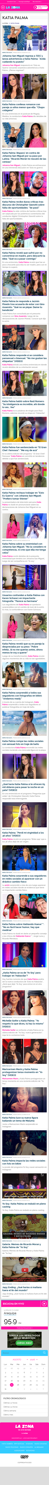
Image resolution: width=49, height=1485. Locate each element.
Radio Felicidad (11, 1447)
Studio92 (29, 1444)
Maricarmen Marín (10, 1079)
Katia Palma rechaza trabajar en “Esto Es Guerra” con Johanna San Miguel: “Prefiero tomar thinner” (23, 495)
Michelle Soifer (9, 1030)
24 (5, 1385)
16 (43, 1377)
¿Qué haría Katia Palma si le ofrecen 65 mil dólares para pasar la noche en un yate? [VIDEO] (23, 787)
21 (30, 1381)
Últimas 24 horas (10, 1407)
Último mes (8, 1415)
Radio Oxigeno (41, 1444)
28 (31, 1385)
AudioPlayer (19, 1451)
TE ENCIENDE (24, 1430)
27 (24, 1385)
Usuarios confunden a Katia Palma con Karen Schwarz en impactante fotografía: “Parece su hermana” (23, 598)
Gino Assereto (20, 316)
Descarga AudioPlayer (24, 1)
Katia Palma (24, 262)
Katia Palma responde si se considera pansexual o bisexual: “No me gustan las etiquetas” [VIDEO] (24, 358)
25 (12, 1385)
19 (18, 1381)
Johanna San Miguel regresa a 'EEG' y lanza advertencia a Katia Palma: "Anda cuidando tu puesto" (24, 59)
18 (12, 1381)
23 (43, 1381)
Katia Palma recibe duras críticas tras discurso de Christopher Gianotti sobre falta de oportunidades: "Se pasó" (23, 205)
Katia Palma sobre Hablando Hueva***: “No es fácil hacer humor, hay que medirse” (23, 927)
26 (18, 1385)
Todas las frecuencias (24, 1328)
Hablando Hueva (22, 936)
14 (30, 1377)
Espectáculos (7, 52)
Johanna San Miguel (11, 65)
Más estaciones (37, 1)
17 (5, 1381)
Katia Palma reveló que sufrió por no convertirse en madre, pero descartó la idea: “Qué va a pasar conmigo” (23, 256)
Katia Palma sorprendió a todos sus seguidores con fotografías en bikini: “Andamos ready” (22, 695)
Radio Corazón (26, 1447)
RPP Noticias (19, 1444)
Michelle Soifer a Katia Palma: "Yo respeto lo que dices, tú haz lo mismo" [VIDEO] (23, 1023)
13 (24, 1377)
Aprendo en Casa (11, 1)
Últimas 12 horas (10, 1403)
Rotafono (30, 1451)
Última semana (9, 1411)
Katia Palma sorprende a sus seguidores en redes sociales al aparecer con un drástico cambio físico (24, 879)
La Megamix (39, 1447)
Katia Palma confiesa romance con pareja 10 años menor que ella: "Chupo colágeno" (23, 107)
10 (5, 1377)
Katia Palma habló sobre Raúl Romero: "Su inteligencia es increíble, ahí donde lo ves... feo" (23, 404)
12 (18, 1377)
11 (11, 1377)
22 (37, 1381)
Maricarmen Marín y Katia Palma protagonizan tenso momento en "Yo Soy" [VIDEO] (22, 1072)
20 (24, 1381)
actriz (7, 885)
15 (37, 1377)
